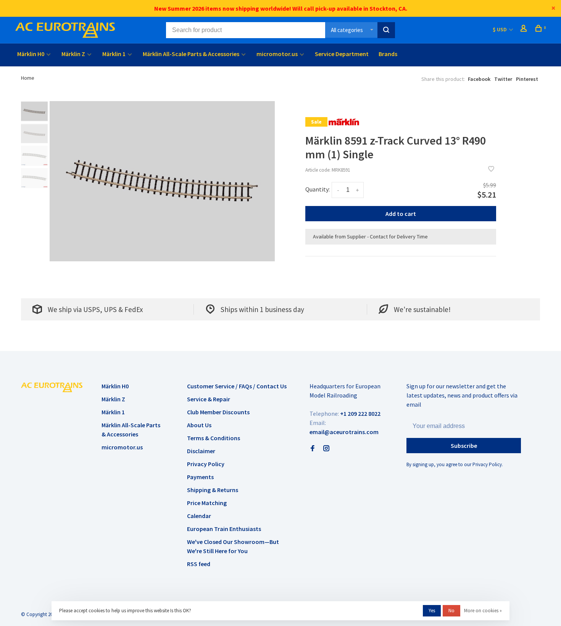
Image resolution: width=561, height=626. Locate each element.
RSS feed (198, 564)
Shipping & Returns (212, 490)
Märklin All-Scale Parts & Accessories (191, 54)
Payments (200, 477)
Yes (432, 610)
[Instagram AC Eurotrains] (326, 448)
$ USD (500, 29)
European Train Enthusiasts (224, 529)
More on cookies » (483, 610)
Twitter (503, 79)
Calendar (199, 516)
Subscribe (464, 445)
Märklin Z (73, 54)
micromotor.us (277, 54)
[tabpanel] (162, 181)
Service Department (342, 54)
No (451, 610)
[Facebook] (313, 448)
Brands (388, 54)
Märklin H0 (30, 54)
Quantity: (317, 189)
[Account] (524, 29)
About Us (199, 425)
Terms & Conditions (213, 438)
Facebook (479, 79)
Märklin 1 (114, 54)
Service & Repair (208, 399)
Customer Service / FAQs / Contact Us (237, 386)
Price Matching (207, 503)
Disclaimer (201, 451)
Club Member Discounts (218, 412)
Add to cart (400, 213)
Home (27, 77)
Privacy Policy (205, 464)
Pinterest (527, 79)
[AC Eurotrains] (51, 387)
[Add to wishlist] (491, 169)
